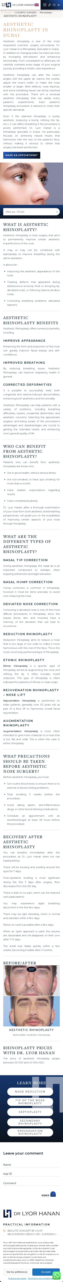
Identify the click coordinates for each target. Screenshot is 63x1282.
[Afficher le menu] (4, 5)
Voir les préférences (16, 1272)
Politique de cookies (17, 1278)
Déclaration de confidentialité (41, 1278)
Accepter (46, 1272)
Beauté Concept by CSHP (25, 1230)
